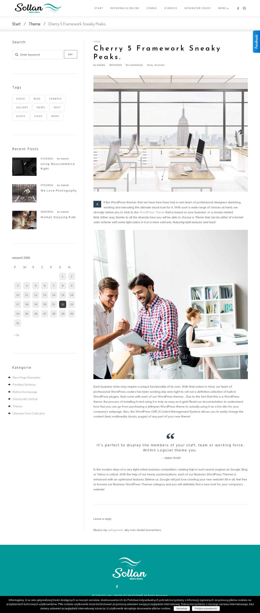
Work (55, 116)
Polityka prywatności (206, 608)
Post (57, 107)
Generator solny (198, 8)
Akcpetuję (181, 608)
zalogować (115, 530)
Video (38, 116)
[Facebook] (238, 8)
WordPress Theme (152, 212)
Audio (20, 99)
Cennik (152, 8)
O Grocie (171, 8)
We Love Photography (59, 190)
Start (98, 8)
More (222, 8)
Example (160, 65)
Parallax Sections (24, 384)
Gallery (22, 107)
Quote (20, 116)
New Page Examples (26, 377)
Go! (70, 54)
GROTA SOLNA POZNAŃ (128, 595)
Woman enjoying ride (58, 217)
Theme (34, 23)
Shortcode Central (25, 399)
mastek (101, 65)
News (41, 107)
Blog (150, 65)
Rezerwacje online (124, 8)
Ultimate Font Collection (29, 413)
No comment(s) (134, 65)
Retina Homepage (25, 392)
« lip (16, 335)
